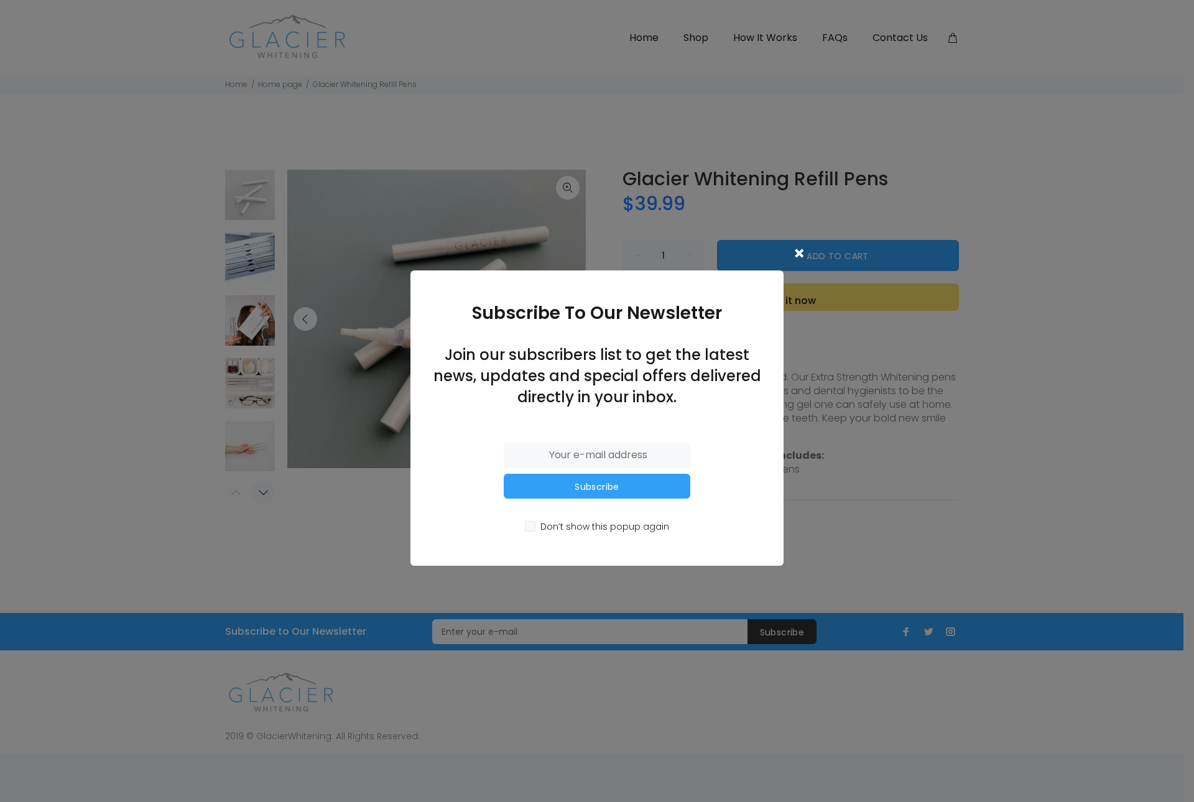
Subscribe (597, 487)
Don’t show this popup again (604, 526)
